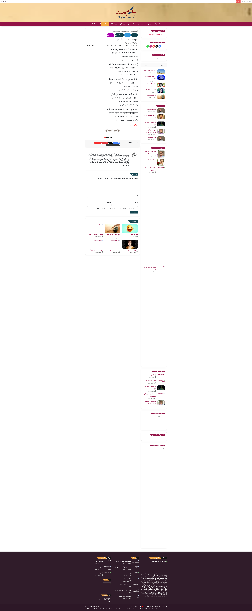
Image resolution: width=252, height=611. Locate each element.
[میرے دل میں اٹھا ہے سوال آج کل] (135, 568)
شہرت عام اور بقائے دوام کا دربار (123, 561)
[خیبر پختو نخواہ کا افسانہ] (135, 586)
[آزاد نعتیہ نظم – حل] (161, 110)
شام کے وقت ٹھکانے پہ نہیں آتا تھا (95, 250)
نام (137, 196)
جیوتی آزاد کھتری (119, 35)
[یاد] (135, 574)
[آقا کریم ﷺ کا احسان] (161, 382)
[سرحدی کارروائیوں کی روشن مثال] (95, 228)
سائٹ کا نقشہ (89, 609)
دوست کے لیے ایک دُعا (151, 89)
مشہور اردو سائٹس (106, 609)
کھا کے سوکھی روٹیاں (151, 84)
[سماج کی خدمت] (130, 228)
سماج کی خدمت (134, 234)
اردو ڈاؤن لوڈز (114, 24)
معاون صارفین (147, 609)
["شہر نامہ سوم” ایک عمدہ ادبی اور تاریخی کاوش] (161, 131)
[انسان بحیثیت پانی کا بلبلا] (107, 568)
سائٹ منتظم (132, 46)
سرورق (156, 24)
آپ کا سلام (105, 24)
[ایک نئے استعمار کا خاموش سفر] (161, 116)
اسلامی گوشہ (150, 24)
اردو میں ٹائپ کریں (97, 609)
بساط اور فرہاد (99, 561)
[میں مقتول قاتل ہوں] (161, 162)
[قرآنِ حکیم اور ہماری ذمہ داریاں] (161, 77)
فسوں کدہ (100, 573)
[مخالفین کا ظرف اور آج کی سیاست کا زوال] (161, 395)
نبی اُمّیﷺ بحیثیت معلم (150, 70)
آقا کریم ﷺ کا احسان (151, 381)
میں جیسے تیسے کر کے (115, 250)
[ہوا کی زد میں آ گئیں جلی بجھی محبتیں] (112, 228)
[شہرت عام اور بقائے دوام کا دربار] (135, 562)
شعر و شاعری (131, 24)
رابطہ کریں (141, 609)
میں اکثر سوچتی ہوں (151, 95)
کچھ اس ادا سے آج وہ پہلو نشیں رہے (122, 590)
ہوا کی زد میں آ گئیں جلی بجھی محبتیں (113, 235)
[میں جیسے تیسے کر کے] (112, 244)
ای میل (136, 202)
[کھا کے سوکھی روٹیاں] (161, 85)
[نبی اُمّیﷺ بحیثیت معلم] (161, 71)
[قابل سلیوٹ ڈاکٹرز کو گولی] (135, 597)
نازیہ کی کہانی (153, 375)
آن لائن (107, 598)
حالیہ (154, 65)
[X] (125, 166)
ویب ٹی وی (135, 609)
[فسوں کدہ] (107, 574)
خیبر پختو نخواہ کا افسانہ (125, 585)
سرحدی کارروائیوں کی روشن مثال (96, 234)
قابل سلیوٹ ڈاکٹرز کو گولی (125, 596)
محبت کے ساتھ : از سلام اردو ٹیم (134, 606)
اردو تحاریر (122, 24)
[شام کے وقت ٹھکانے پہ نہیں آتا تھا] (95, 244)
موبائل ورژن (114, 609)
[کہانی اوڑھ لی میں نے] (130, 244)
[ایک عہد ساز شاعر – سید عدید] (135, 580)
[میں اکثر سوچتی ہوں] (161, 96)
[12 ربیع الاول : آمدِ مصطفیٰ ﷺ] (161, 124)
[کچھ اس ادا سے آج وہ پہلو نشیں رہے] (135, 591)
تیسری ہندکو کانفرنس (151, 137)
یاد (130, 573)
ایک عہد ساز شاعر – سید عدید (124, 579)
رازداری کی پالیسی (121, 609)
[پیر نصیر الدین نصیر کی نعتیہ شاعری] (161, 315)
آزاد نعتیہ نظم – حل (151, 109)
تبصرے (145, 65)
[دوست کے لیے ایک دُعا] (161, 90)
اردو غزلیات (127, 35)
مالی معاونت (129, 609)
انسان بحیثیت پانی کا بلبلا (97, 567)
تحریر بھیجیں (154, 609)
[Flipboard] (108, 137)
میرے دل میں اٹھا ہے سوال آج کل (123, 567)
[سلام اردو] (126, 12)
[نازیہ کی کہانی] (161, 376)
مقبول (162, 65)
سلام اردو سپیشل (140, 24)
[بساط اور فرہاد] (107, 562)
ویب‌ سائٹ (109, 202)
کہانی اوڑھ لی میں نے (133, 250)
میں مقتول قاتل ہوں (152, 159)
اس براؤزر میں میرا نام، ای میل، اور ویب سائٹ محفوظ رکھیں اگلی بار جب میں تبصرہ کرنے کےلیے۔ (114, 209)
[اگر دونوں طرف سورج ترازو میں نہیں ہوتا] (161, 216)
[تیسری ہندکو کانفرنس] (161, 138)
